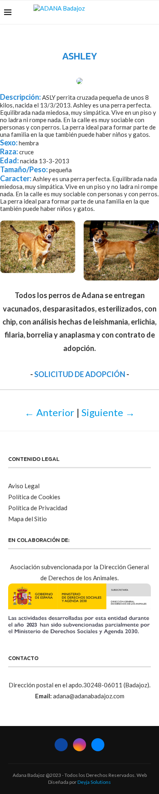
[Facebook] (121, 12)
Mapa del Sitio (27, 518)
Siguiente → (108, 412)
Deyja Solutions (94, 782)
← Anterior (49, 412)
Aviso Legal (24, 485)
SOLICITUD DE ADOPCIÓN (79, 374)
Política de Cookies (34, 496)
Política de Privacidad (37, 507)
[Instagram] (130, 12)
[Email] (138, 12)
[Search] (151, 12)
